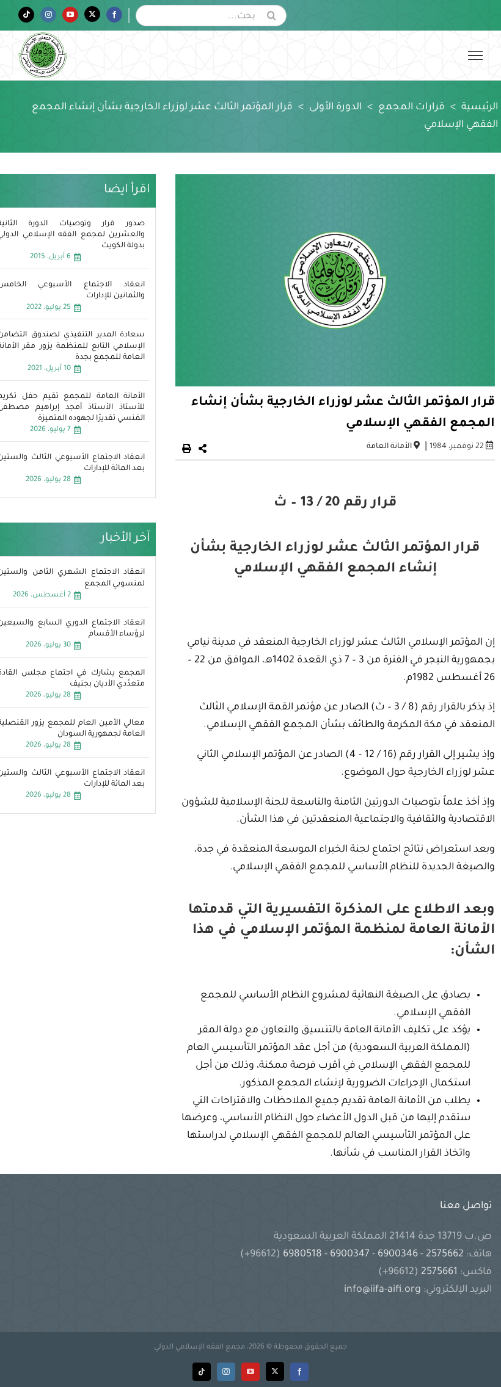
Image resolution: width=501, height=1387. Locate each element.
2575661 (439, 1272)
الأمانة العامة (389, 447)
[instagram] (226, 1372)
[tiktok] (201, 1372)
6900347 (349, 1254)
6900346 (397, 1254)
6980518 (302, 1254)
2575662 (444, 1254)
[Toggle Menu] (475, 55)
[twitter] (275, 1371)
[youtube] (250, 1372)
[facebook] (299, 1372)
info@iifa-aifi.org (382, 1289)
